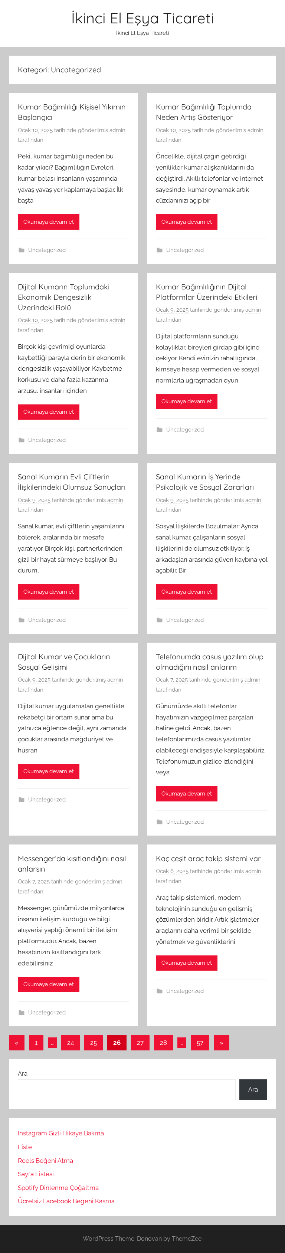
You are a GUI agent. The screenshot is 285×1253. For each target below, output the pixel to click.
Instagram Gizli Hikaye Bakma (61, 1133)
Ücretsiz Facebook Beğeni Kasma (66, 1201)
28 (163, 1042)
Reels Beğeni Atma (45, 1160)
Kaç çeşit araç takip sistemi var (208, 858)
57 (200, 1042)
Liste (25, 1147)
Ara (22, 1073)
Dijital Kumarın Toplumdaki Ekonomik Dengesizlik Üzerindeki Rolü (63, 297)
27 (140, 1042)
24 (70, 1042)
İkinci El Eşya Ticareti (142, 18)
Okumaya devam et (48, 222)
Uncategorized (47, 250)
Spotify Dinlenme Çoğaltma (58, 1187)
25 (93, 1042)
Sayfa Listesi (36, 1174)
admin (117, 130)
